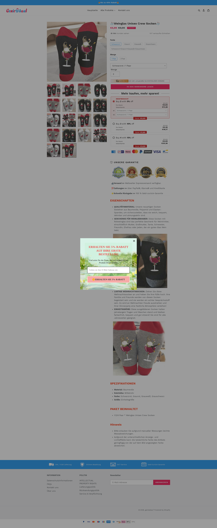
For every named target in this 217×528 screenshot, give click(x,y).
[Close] (134, 241)
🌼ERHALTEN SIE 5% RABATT (108, 279)
